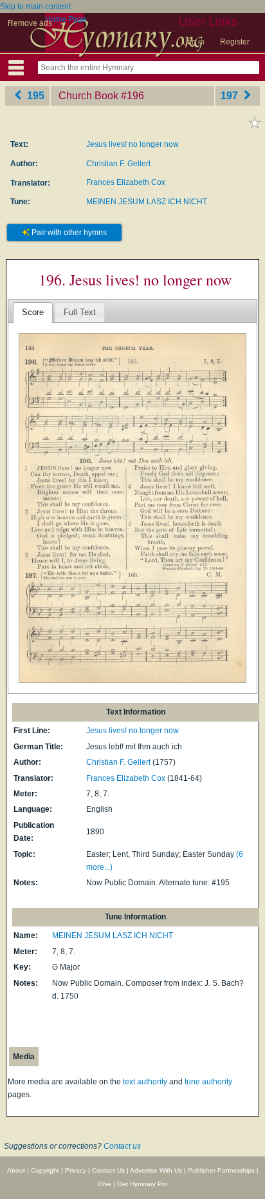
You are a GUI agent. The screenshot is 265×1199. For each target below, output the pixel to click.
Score (33, 312)
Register (235, 41)
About (16, 1170)
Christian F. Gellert (118, 163)
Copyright (45, 1170)
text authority (145, 1081)
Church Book (88, 95)
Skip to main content (35, 6)
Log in (194, 41)
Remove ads (30, 23)
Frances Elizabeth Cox (125, 182)
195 (34, 95)
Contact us (122, 1146)
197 (231, 95)
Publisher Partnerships (221, 1170)
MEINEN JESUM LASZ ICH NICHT (146, 201)
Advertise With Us (156, 1170)
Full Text (80, 312)
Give (104, 1183)
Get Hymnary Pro (142, 1183)
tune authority (208, 1081)
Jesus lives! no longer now (132, 144)
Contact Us (108, 1170)
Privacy (75, 1170)
